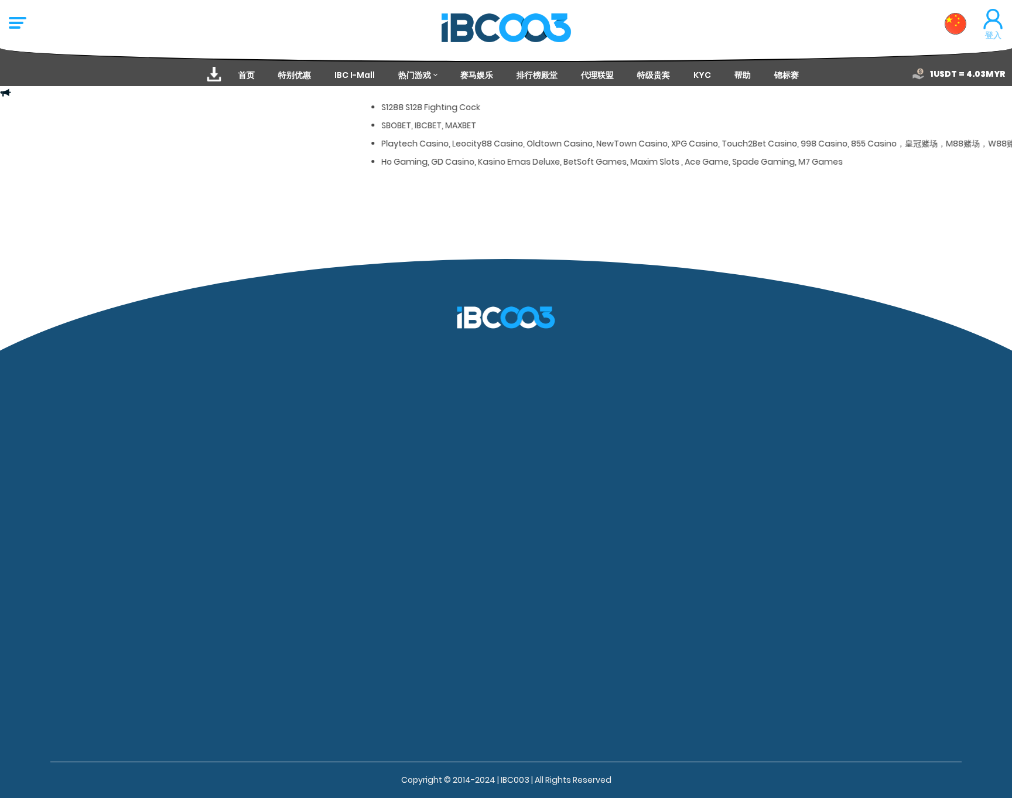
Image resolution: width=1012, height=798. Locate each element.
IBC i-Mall (354, 75)
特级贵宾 (653, 75)
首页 (246, 75)
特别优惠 (294, 75)
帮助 (742, 75)
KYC (702, 75)
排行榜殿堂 (537, 75)
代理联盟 (597, 75)
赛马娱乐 (476, 75)
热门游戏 (414, 75)
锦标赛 (786, 75)
